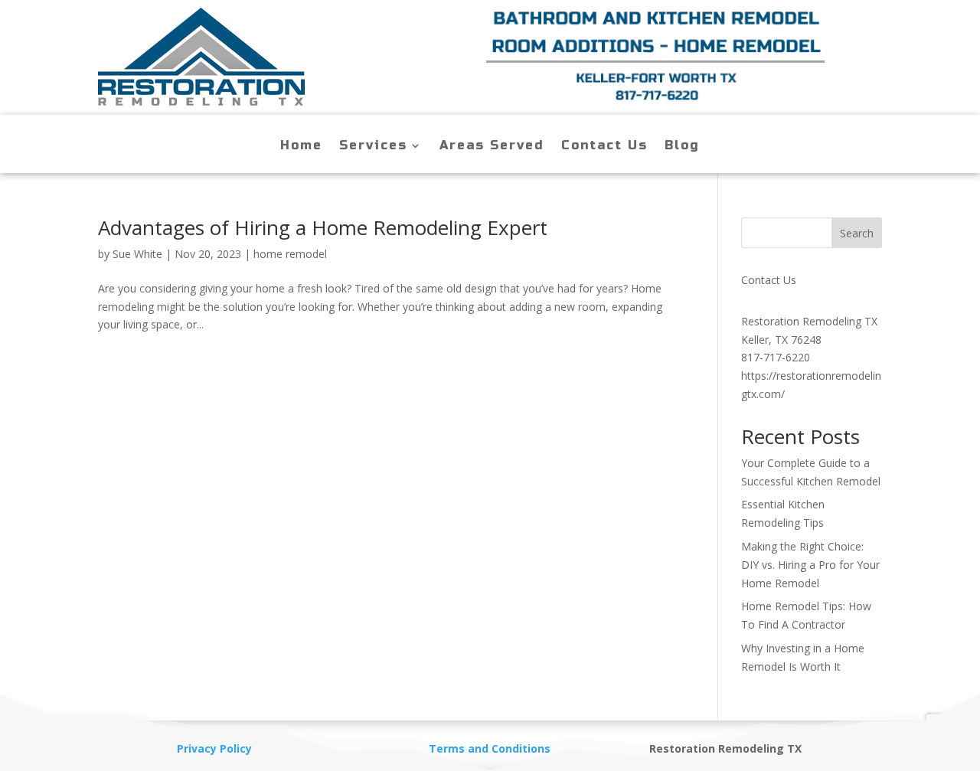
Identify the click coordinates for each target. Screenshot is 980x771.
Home (301, 146)
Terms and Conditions (489, 748)
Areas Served (491, 146)
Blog (682, 146)
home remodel (290, 254)
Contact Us (604, 146)
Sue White (137, 254)
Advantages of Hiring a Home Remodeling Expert (322, 227)
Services (373, 146)
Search (857, 233)
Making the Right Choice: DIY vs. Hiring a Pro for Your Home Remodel (810, 564)
